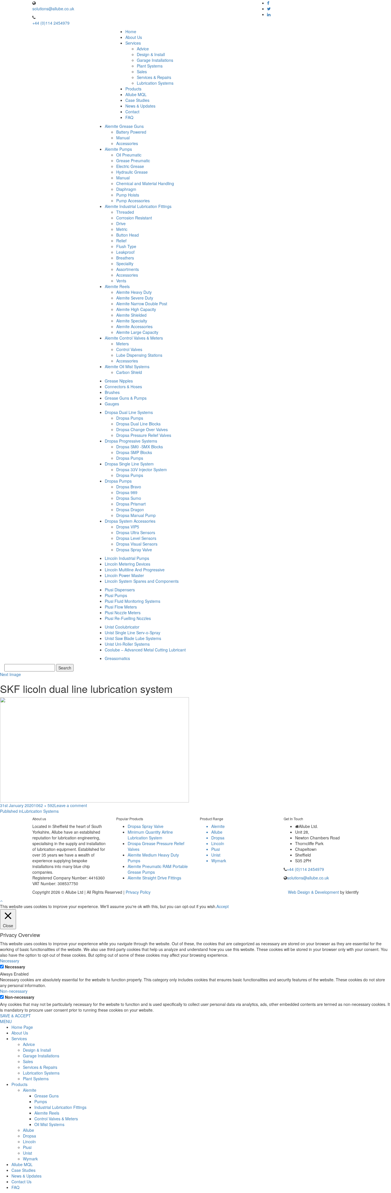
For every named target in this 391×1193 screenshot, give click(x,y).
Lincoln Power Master (124, 575)
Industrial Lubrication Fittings (60, 1107)
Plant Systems (150, 66)
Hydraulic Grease (132, 172)
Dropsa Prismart (131, 504)
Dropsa (29, 1136)
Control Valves (129, 349)
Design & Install (151, 54)
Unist (27, 1153)
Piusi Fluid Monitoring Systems (132, 601)
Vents (121, 281)
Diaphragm (126, 189)
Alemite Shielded (131, 315)
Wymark (30, 1159)
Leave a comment (70, 805)
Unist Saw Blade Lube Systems (133, 638)
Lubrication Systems (155, 83)
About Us (133, 37)
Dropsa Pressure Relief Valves (143, 435)
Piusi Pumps (116, 595)
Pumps (40, 1101)
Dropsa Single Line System (129, 464)
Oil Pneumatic (128, 155)
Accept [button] (222, 906)
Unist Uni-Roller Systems (127, 644)
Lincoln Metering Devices (127, 564)
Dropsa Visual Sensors (136, 544)
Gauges (112, 404)
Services (133, 43)
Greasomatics (117, 658)
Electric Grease (130, 166)
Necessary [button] (9, 961)
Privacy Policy (138, 892)
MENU (6, 1021)
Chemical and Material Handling (145, 183)
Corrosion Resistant (134, 218)
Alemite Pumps (118, 149)
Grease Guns (46, 1096)
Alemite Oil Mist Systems (127, 366)
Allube (28, 1130)
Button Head (127, 235)
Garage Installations (155, 60)
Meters (122, 343)
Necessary (15, 967)
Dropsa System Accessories (130, 521)
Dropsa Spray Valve (134, 549)
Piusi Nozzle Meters (123, 612)
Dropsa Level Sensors (136, 538)
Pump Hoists (127, 195)
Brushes (112, 392)
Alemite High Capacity (136, 309)
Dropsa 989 (126, 492)
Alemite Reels (117, 286)
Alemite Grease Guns (124, 126)
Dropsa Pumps (129, 418)
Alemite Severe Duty (134, 298)
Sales (142, 71)
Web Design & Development (313, 892)
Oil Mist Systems (49, 1124)
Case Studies (137, 100)
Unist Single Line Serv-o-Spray (132, 632)
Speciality (124, 263)
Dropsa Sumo (128, 498)
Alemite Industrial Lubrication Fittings (138, 206)
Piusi (27, 1147)
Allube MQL (136, 94)
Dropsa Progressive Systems (131, 441)
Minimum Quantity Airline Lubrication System (150, 835)
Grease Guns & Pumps (126, 398)
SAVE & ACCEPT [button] (15, 1015)
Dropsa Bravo (128, 487)
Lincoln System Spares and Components (142, 581)
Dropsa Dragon (130, 509)
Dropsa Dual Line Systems (129, 412)
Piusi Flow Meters (121, 607)
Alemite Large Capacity (137, 332)
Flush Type (126, 246)
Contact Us (21, 1181)
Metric (121, 229)
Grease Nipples (119, 381)
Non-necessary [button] (13, 991)
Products (133, 89)
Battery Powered (131, 132)
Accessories (127, 143)
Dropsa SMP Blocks (134, 452)
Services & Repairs (154, 77)
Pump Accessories (133, 200)
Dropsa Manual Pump (136, 515)
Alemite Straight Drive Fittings (154, 878)
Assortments (127, 269)
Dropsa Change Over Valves (142, 429)
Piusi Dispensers (120, 589)
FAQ (129, 117)
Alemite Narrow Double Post (141, 303)
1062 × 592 (44, 805)
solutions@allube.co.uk (53, 8)
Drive (121, 223)
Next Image (10, 674)
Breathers (125, 258)
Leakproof (125, 252)
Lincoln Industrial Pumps (127, 558)
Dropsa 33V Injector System (141, 469)
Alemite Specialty (131, 321)
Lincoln (29, 1141)
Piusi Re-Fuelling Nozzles (128, 618)
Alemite (29, 1090)
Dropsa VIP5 (127, 527)
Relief (121, 240)
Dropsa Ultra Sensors (135, 532)
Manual (123, 137)
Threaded (125, 212)
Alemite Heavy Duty (134, 292)
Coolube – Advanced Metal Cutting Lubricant (145, 650)
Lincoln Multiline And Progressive (135, 569)
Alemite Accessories (134, 326)
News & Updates (140, 106)
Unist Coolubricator (122, 627)
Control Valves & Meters (56, 1118)
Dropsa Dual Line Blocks (138, 424)
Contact (132, 111)
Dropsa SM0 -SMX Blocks (139, 446)
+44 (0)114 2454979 (51, 23)
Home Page (22, 1027)
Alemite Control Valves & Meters (134, 338)
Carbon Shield (129, 372)
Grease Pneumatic (133, 160)
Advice (143, 48)
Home (130, 31)
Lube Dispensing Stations (139, 355)
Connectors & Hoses (123, 386)
